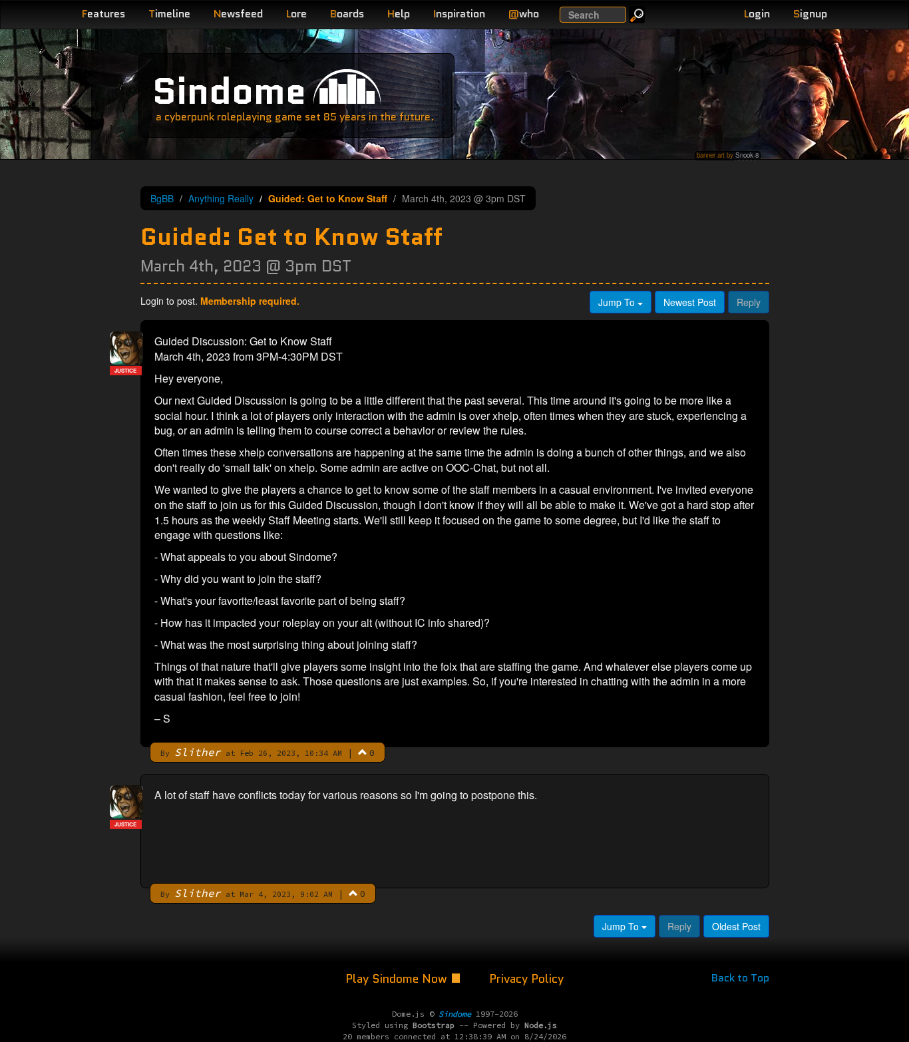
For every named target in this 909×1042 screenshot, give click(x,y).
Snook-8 (747, 155)
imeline (169, 13)
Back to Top (740, 977)
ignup (810, 13)
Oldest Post (736, 926)
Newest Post (689, 302)
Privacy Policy (526, 978)
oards (347, 13)
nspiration (459, 13)
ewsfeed (238, 13)
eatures (103, 13)
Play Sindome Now (398, 978)
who (523, 13)
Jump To (617, 302)
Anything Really (221, 198)
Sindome (229, 91)
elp (398, 13)
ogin (757, 13)
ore (296, 13)
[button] (362, 752)
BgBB (162, 198)
